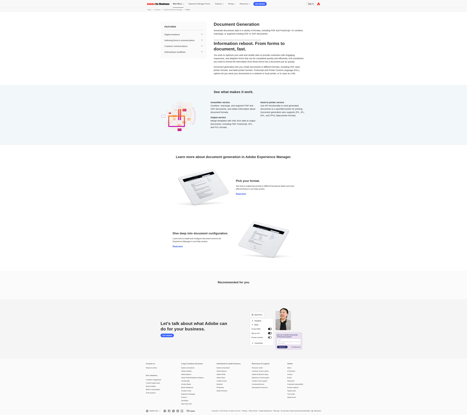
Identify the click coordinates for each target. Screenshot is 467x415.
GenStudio (184, 401)
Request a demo (151, 368)
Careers (290, 374)
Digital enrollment (172, 35)
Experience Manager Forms (199, 4)
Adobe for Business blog (260, 374)
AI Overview (291, 371)
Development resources (260, 387)
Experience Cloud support (260, 378)
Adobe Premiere (222, 391)
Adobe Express (186, 374)
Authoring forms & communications (179, 40)
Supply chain (291, 391)
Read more (241, 194)
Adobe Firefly (221, 374)
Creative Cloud (186, 391)
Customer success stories (260, 371)
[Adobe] (318, 4)
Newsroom (290, 381)
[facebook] (165, 411)
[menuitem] (183, 35)
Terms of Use (253, 411)
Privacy (244, 411)
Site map (276, 411)
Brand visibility (151, 386)
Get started (260, 4)
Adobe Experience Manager (173, 10)
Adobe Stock (221, 378)
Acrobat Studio (186, 384)
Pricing (230, 4)
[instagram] (169, 411)
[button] (153, 411)
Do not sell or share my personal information (295, 411)
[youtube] (182, 411)
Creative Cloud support (259, 381)
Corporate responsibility (295, 384)
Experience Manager (188, 394)
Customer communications (175, 46)
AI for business (151, 393)
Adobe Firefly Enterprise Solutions (192, 378)
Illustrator (220, 384)
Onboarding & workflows (175, 52)
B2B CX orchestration (153, 389)
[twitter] (173, 411)
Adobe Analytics (186, 371)
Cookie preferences (265, 411)
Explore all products (187, 368)
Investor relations (293, 387)
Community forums (258, 384)
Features (218, 4)
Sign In (311, 4)
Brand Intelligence (187, 387)
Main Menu (177, 4)
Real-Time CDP (186, 404)
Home (149, 10)
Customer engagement (153, 380)
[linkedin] (177, 411)
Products (158, 10)
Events (289, 378)
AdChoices (317, 411)
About (289, 368)
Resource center (257, 368)
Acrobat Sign (185, 381)
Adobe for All (291, 397)
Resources (244, 4)
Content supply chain (153, 383)
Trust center (291, 394)
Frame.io (184, 397)
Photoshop (220, 387)
